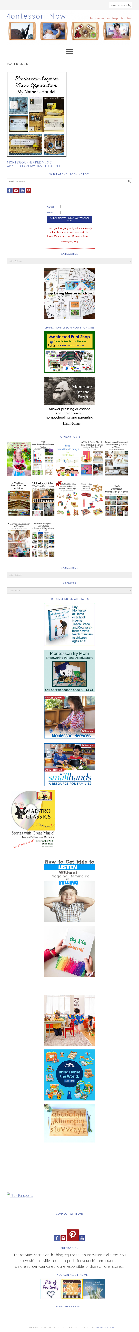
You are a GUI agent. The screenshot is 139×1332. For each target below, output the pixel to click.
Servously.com (105, 1327)
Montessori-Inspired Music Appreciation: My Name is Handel (34, 164)
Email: (50, 212)
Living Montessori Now (69, 27)
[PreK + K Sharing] (72, 1298)
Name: (50, 206)
